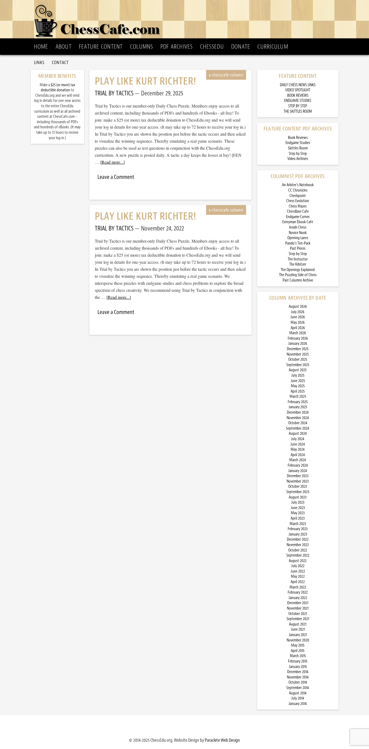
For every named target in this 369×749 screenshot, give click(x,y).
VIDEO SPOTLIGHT (297, 90)
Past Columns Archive (298, 280)
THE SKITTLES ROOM (298, 111)
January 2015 (298, 666)
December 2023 (297, 476)
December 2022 (297, 539)
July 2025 (297, 375)
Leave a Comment (116, 177)
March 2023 (298, 523)
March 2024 (297, 460)
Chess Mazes (298, 206)
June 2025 (298, 380)
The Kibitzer (297, 264)
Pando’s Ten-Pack (297, 243)
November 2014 (298, 677)
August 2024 (298, 433)
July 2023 (297, 502)
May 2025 (298, 386)
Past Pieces (298, 248)
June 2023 (298, 507)
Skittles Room (298, 148)
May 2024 (298, 449)
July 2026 (297, 312)
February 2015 (297, 661)
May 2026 (298, 322)
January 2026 (297, 343)
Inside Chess (297, 227)
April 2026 (298, 327)
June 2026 (297, 317)
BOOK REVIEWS (297, 95)
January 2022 (298, 597)
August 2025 (298, 370)
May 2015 (297, 645)
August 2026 (298, 306)
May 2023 (298, 513)
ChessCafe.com (186, 19)
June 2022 (298, 571)
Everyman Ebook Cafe (297, 222)
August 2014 (298, 693)
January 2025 (298, 407)
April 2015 (297, 650)
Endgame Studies (298, 142)
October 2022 (297, 550)
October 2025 (297, 359)
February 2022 (298, 592)
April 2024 (298, 454)
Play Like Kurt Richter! (146, 81)
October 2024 (297, 423)
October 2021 (298, 613)
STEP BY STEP (297, 106)
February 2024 (298, 465)
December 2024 (298, 412)
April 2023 (298, 518)
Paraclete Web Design (222, 740)
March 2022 (298, 587)
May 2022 (298, 576)
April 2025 (298, 391)
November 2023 (298, 481)
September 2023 (297, 491)
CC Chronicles (297, 190)
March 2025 (298, 396)
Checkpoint (298, 195)
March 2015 (298, 655)
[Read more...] (112, 162)
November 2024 (298, 417)
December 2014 (297, 671)
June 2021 (298, 629)
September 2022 (297, 555)
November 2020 (298, 640)
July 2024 (297, 439)
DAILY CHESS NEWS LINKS (298, 85)
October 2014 (298, 682)
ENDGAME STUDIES (297, 100)
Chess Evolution (297, 200)
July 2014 (297, 698)
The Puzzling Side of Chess (298, 274)
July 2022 (297, 566)
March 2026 (297, 333)
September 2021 (298, 618)
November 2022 (298, 544)
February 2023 (298, 528)
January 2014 (298, 703)
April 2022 (298, 581)
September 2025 (297, 364)
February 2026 (298, 338)
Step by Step (298, 153)
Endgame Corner (298, 216)
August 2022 (298, 560)
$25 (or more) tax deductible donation (58, 87)
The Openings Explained (298, 269)
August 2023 (298, 497)
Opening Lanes (297, 237)
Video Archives (297, 158)
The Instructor (298, 259)
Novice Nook (298, 232)
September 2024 (297, 428)
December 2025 (297, 349)
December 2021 (297, 603)
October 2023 (297, 486)
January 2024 (297, 470)
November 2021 (297, 608)
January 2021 (298, 634)
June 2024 (297, 444)
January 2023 (298, 534)
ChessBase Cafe (298, 211)
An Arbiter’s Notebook (298, 185)
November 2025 (298, 354)
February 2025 (298, 401)
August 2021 (297, 624)
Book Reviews (298, 137)
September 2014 (297, 687)
